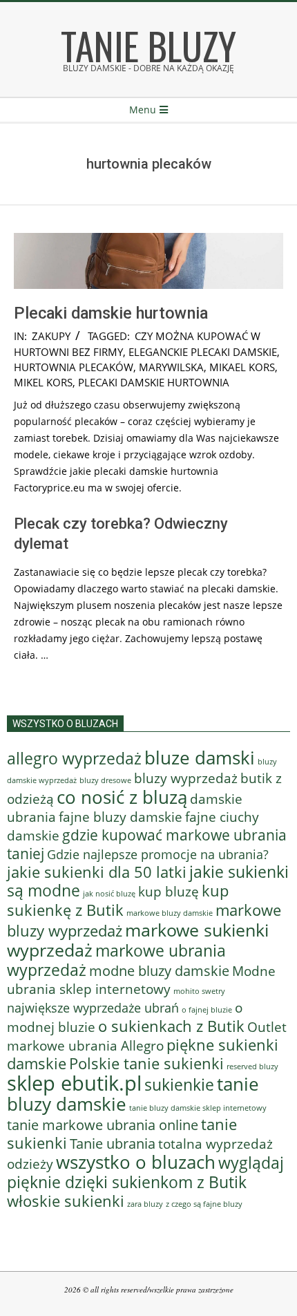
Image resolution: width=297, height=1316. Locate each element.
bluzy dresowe (105, 780)
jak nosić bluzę (109, 893)
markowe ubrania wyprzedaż (116, 960)
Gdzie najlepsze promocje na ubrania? (158, 854)
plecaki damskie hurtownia (153, 382)
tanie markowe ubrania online (102, 1124)
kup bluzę (168, 891)
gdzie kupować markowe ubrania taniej (147, 844)
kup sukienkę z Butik (118, 900)
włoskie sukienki (65, 1201)
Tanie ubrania (112, 1143)
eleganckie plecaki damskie (202, 352)
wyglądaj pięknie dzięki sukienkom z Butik (145, 1172)
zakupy (51, 336)
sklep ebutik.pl (74, 1083)
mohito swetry (199, 991)
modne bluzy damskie (159, 970)
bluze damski (199, 757)
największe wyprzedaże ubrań (93, 1007)
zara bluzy (145, 1204)
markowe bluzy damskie (169, 913)
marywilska (171, 367)
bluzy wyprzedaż (186, 778)
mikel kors (43, 382)
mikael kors (242, 367)
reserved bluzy (252, 1066)
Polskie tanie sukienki (146, 1063)
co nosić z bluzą (122, 796)
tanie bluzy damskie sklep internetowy (198, 1108)
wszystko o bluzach (135, 1161)
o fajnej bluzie (207, 1009)
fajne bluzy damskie (120, 817)
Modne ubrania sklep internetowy (141, 979)
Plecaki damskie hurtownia (111, 313)
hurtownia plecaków (73, 367)
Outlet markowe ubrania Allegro (147, 1036)
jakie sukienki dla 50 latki (96, 872)
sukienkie (179, 1084)
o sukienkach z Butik (171, 1026)
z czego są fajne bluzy (204, 1203)
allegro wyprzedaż (74, 758)
